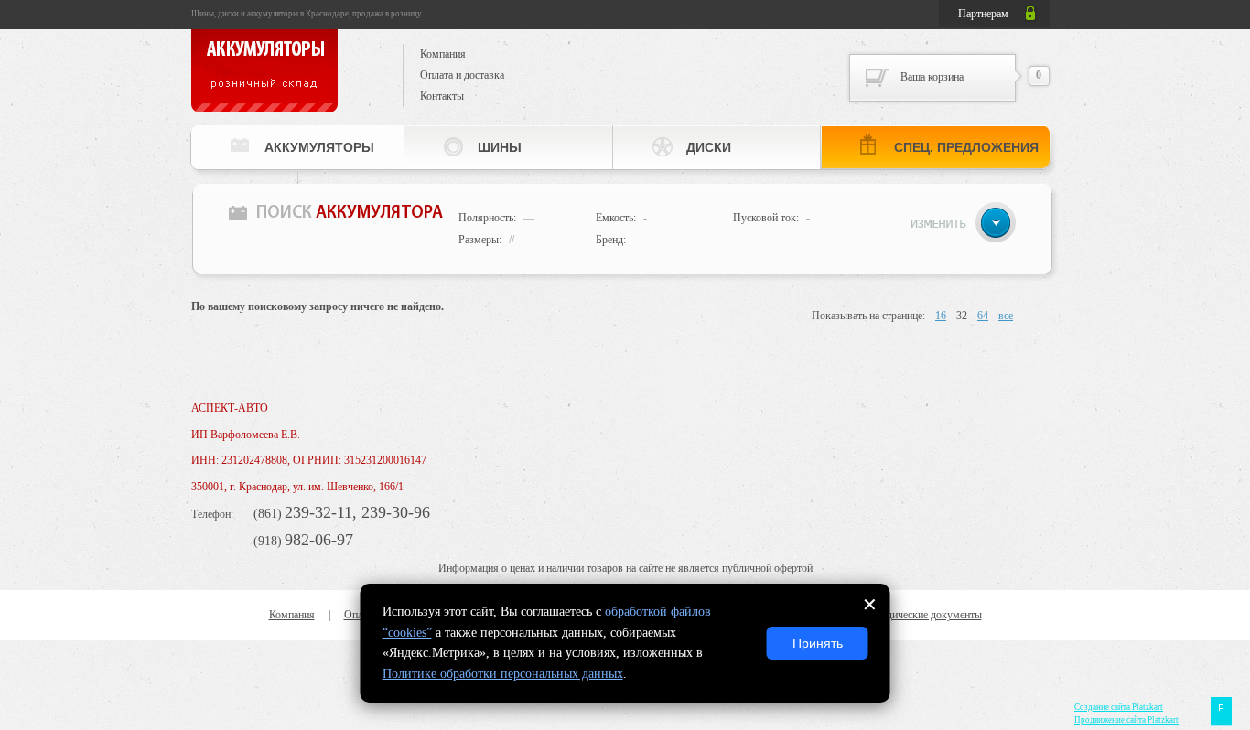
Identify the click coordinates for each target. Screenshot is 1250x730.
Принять (817, 643)
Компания (443, 54)
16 (940, 315)
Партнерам (983, 13)
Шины (500, 147)
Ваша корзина (932, 76)
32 (961, 315)
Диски (708, 147)
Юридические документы (923, 614)
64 (982, 315)
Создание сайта (1118, 707)
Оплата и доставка (462, 75)
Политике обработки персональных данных (503, 674)
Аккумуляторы (319, 147)
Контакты (442, 96)
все (1005, 315)
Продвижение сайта (1126, 720)
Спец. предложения (966, 147)
